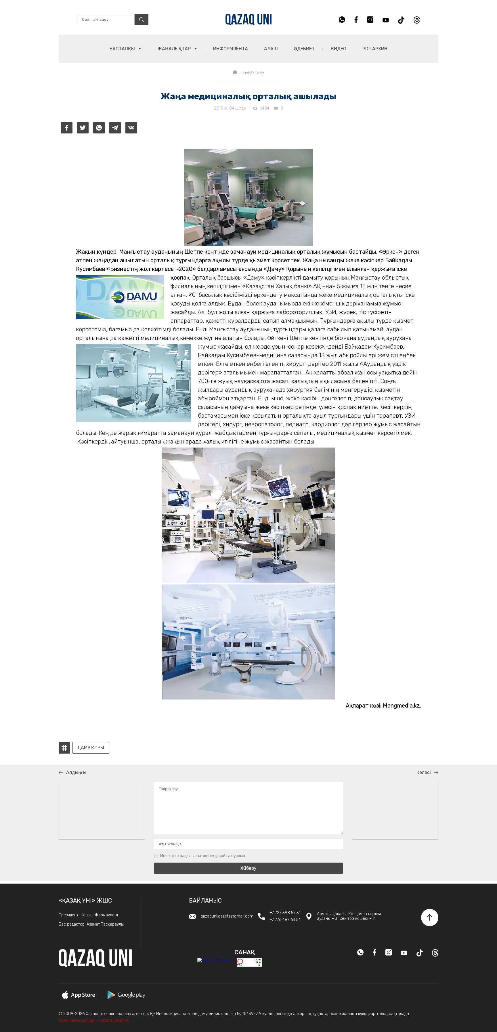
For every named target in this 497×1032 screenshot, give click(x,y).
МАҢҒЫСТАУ (253, 73)
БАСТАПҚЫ (123, 48)
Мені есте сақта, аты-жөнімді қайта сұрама (202, 856)
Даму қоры (90, 747)
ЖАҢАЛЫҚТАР (174, 48)
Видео (338, 48)
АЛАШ (271, 48)
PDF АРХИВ (374, 48)
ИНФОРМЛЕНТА (230, 48)
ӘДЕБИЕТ (304, 48)
